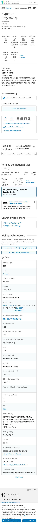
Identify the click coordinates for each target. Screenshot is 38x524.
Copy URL (12, 120)
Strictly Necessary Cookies (11, 521)
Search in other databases (13, 131)
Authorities (18, 310)
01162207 (19, 308)
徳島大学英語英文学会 (10, 305)
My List (5, 120)
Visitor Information (30, 182)
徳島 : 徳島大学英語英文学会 (12, 319)
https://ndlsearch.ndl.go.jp (12, 454)
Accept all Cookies (29, 521)
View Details (22, 56)
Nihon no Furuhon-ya (11, 223)
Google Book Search (11, 225)
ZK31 (4, 409)
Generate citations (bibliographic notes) (17, 123)
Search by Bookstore (19, 109)
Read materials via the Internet (10, 502)
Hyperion (9, 8)
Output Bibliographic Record (14, 127)
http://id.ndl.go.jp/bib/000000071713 (15, 465)
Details (26, 516)
